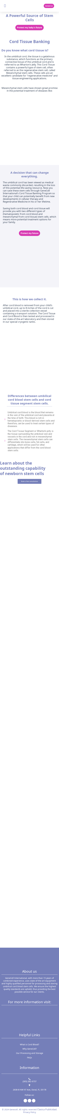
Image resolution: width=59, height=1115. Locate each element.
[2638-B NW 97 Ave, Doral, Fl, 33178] (29, 1085)
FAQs (29, 1057)
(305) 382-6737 (30, 1081)
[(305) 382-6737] (29, 1079)
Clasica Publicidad (47, 1109)
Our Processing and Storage (29, 1053)
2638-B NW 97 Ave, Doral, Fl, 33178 (29, 1089)
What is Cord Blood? (29, 1044)
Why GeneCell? (29, 1048)
